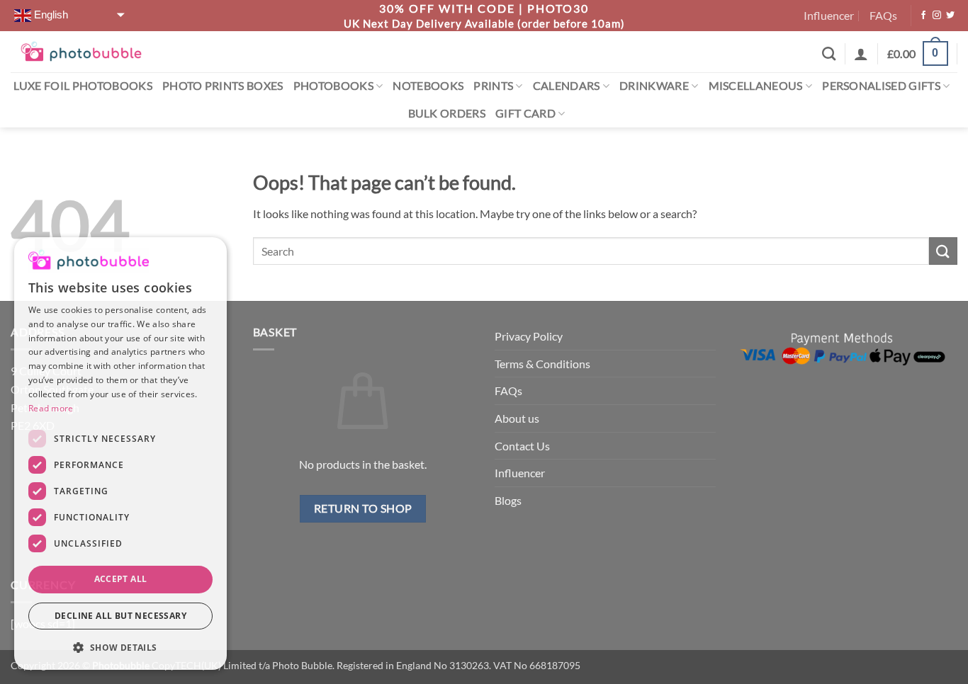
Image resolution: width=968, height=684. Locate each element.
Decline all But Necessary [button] (120, 616)
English (49, 15)
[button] (917, 54)
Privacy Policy (529, 336)
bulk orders (447, 113)
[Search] (828, 53)
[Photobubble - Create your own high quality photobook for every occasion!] (81, 51)
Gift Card (525, 113)
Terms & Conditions (542, 363)
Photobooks (333, 85)
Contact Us (522, 445)
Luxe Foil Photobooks (82, 85)
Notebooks (428, 85)
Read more (51, 408)
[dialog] (120, 453)
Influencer (829, 15)
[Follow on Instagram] (937, 16)
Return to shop (363, 508)
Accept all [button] (120, 579)
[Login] (861, 53)
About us (517, 418)
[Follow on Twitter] (950, 16)
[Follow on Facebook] (923, 16)
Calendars (566, 85)
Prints (493, 85)
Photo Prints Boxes (222, 85)
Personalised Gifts (881, 85)
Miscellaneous (756, 85)
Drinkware (654, 85)
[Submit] (943, 251)
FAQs (883, 15)
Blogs (508, 500)
